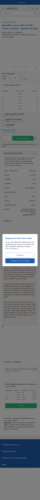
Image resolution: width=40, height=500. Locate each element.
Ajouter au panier (23, 138)
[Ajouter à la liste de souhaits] (36, 138)
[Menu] (3, 8)
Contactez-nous (16, 2)
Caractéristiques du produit (13, 153)
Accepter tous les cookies (20, 261)
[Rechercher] (35, 13)
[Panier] (36, 8)
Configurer (20, 255)
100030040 (7, 121)
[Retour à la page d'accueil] (12, 8)
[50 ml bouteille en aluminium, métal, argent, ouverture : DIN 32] (21, 375)
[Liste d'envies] (29, 8)
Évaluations (7, 221)
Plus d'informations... (12, 248)
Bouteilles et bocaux (9, 22)
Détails (20, 406)
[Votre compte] (33, 8)
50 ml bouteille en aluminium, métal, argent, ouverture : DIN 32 (21, 385)
